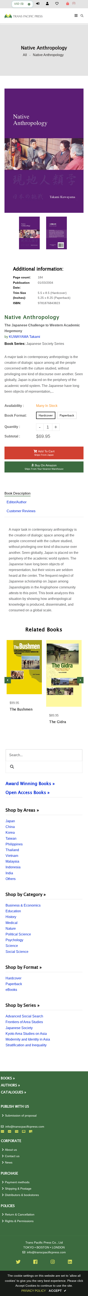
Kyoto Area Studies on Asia (26, 1033)
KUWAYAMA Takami (24, 336)
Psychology (14, 940)
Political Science (18, 934)
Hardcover (13, 978)
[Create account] (49, 3)
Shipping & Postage (18, 1188)
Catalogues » (13, 1092)
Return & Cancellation (19, 1214)
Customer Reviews (21, 511)
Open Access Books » (28, 793)
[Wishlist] (58, 3)
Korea (10, 832)
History (11, 917)
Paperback (14, 984)
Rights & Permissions (19, 1221)
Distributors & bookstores (22, 1195)
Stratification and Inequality (26, 1045)
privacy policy (33, 1290)
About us (11, 1149)
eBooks (11, 989)
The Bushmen (21, 709)
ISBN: (17, 303)
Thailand (12, 850)
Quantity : (12, 427)
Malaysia (12, 861)
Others (11, 879)
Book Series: (14, 344)
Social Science (17, 951)
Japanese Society (19, 1028)
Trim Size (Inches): (19, 295)
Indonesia (13, 867)
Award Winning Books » (30, 784)
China (10, 827)
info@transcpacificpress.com (24, 1126)
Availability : (14, 406)
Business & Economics (23, 905)
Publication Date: (21, 285)
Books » (8, 1078)
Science (12, 946)
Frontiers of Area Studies (24, 1022)
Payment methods (17, 1182)
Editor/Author (16, 502)
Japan (10, 821)
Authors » (10, 1085)
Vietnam (12, 855)
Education (13, 911)
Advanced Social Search (24, 1016)
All (25, 55)
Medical (12, 923)
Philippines (14, 844)
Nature (11, 928)
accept (58, 1290)
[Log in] (39, 3)
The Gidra (57, 722)
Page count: (22, 277)
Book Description (17, 493)
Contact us (12, 1156)
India (9, 873)
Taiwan (11, 838)
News (8, 1162)
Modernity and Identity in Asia (28, 1039)
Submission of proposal (21, 1115)
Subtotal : (12, 436)
